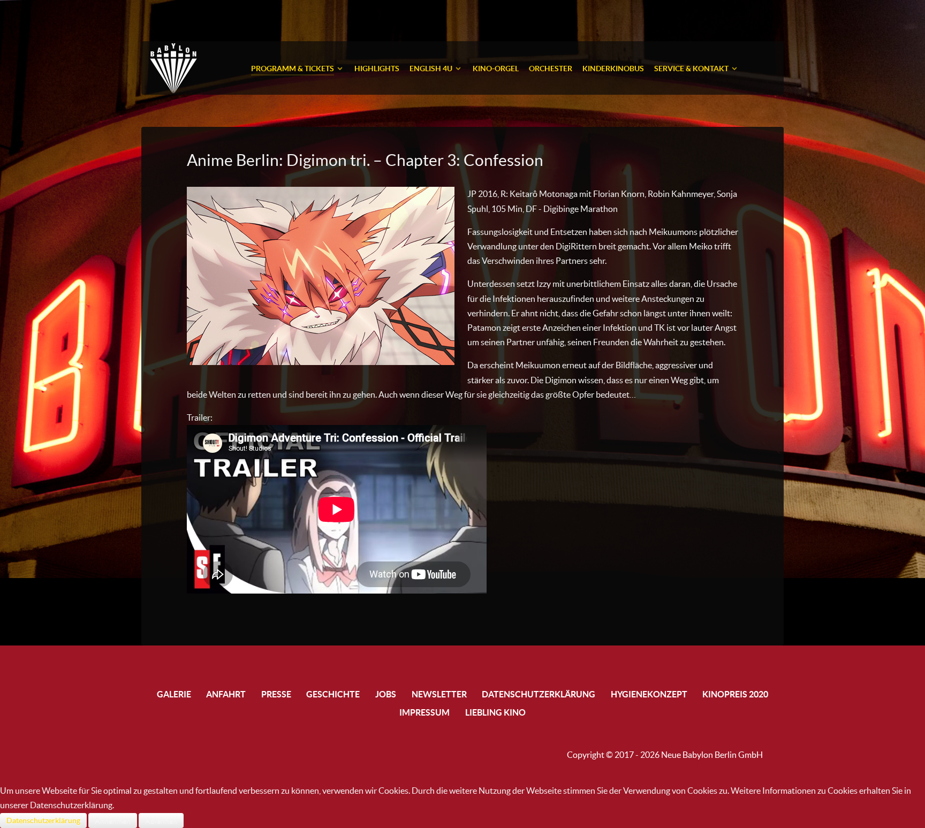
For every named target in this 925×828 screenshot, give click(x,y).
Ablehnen (161, 820)
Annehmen (113, 820)
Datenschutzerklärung (43, 820)
